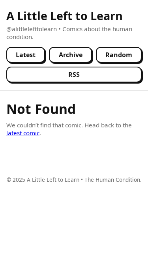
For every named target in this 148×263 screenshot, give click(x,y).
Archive (70, 54)
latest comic (22, 133)
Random (118, 54)
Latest (26, 54)
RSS (74, 74)
